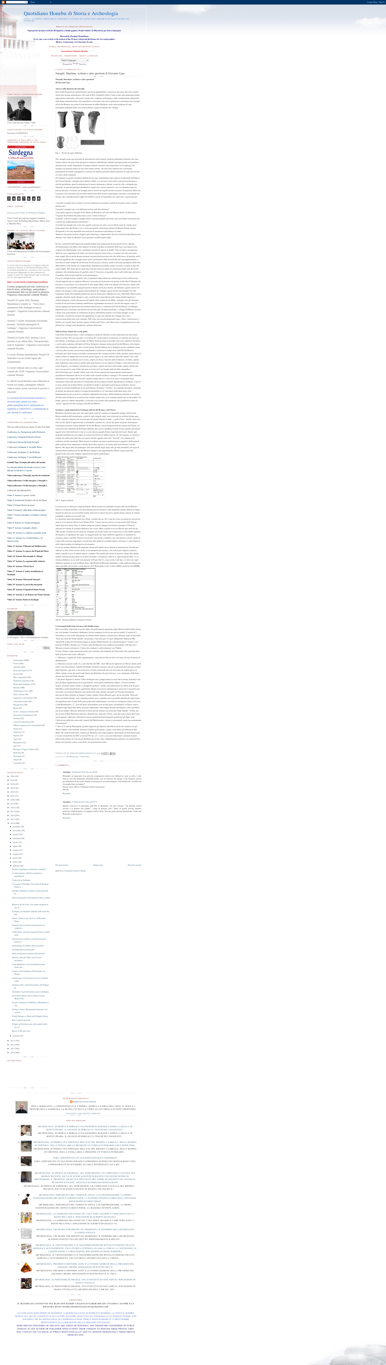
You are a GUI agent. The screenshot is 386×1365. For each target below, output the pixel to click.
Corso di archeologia (21, 721)
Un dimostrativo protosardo (23, 949)
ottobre (16, 834)
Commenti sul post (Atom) (75, 870)
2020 (12, 799)
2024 (12, 784)
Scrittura (85, 757)
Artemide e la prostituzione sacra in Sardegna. (30, 991)
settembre (17, 838)
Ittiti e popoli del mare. (21, 1020)
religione (17, 732)
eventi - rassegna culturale (24, 711)
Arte (15, 745)
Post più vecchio (134, 865)
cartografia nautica (20, 701)
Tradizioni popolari (21, 680)
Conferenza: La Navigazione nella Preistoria (26, 431)
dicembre (17, 826)
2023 (12, 788)
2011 (12, 1048)
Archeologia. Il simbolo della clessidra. (28, 945)
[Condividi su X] (108, 753)
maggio (16, 854)
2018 (12, 807)
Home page (98, 865)
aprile (15, 857)
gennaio (16, 1035)
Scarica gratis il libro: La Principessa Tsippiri (26, 212)
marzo (15, 861)
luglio (15, 846)
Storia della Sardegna (22, 684)
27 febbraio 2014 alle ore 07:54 (84, 801)
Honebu (16, 687)
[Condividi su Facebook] (111, 753)
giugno (16, 850)
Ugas (15, 739)
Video (15, 728)
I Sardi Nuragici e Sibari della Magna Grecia (30, 1016)
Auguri (16, 759)
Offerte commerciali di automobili (27, 725)
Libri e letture (18, 694)
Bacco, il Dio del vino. (21, 1031)
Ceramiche (17, 763)
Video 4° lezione (14, 500)
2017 (12, 811)
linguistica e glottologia (23, 697)
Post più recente (61, 865)
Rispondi (66, 793)
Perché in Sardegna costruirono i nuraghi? (29, 869)
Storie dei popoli (20, 670)
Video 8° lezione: (23, 523)
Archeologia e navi (21, 691)
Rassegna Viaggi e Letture (24, 749)
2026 (12, 776)
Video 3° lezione (14, 495)
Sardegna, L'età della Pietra (30, 447)
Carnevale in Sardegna (21, 880)
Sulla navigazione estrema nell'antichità (28, 953)
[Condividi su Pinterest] (114, 753)
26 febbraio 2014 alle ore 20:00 (84, 772)
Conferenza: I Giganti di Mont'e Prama (24, 436)
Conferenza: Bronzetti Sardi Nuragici (23, 442)
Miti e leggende (19, 677)
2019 (12, 803)
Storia (15, 673)
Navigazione (18, 704)
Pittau (15, 708)
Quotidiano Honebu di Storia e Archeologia (71, 13)
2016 (12, 815)
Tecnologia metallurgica (23, 715)
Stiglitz (16, 735)
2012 (12, 1044)
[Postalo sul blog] (105, 753)
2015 (12, 819)
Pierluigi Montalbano (84, 1102)
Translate (82, 64)
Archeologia (72, 757)
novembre (17, 830)
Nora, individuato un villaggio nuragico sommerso (85, 1157)
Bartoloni (17, 752)
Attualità (17, 667)
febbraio (16, 865)
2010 (12, 1052)
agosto (16, 842)
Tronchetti (17, 756)
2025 (12, 780)
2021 (12, 795)
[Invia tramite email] (102, 753)
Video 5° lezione (14, 505)
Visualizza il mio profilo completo (83, 1113)
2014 (12, 823)
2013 (12, 1040)
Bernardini (17, 742)
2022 (12, 791)
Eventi (16, 663)
